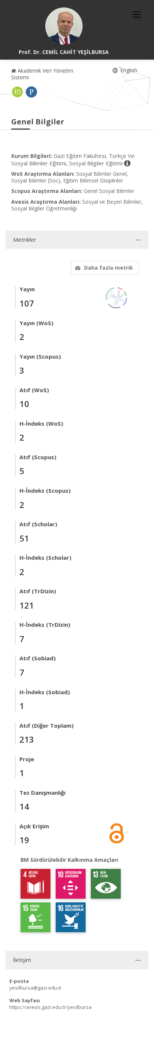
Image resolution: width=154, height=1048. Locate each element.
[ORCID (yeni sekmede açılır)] (17, 92)
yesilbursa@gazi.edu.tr (35, 987)
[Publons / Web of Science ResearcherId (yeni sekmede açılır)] (31, 92)
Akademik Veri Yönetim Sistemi (42, 74)
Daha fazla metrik (108, 267)
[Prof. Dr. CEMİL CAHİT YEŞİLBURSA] (64, 26)
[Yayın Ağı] (117, 297)
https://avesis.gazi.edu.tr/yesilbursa (50, 1007)
